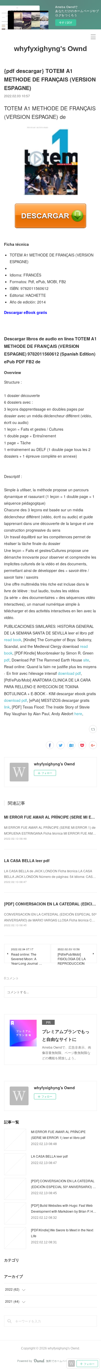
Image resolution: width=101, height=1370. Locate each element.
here (78, 713)
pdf (6, 660)
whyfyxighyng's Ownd (50, 49)
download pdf (69, 673)
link (7, 707)
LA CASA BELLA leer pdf (27, 860)
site (86, 660)
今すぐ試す (65, 22)
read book (12, 639)
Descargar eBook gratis (25, 312)
